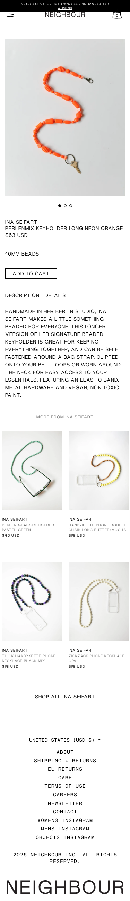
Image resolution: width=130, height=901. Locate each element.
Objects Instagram (65, 837)
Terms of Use (65, 786)
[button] (59, 205)
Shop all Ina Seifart (65, 696)
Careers (65, 794)
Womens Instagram (65, 820)
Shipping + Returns (65, 761)
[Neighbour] (65, 15)
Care (65, 777)
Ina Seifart (21, 222)
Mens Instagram (65, 828)
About (65, 752)
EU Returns (65, 769)
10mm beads (22, 254)
